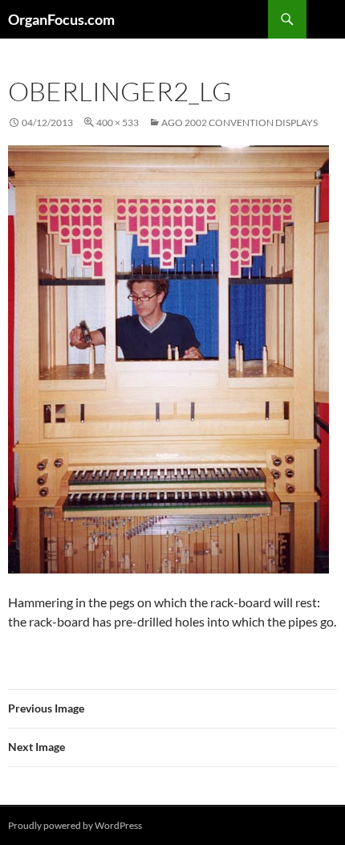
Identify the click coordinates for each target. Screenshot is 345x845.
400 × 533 (117, 122)
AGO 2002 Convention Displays (239, 122)
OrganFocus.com (61, 19)
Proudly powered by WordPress (75, 825)
